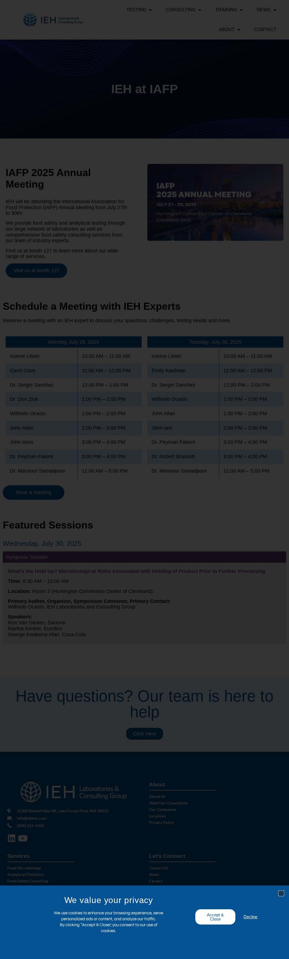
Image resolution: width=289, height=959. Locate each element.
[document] (144, 479)
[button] (281, 893)
